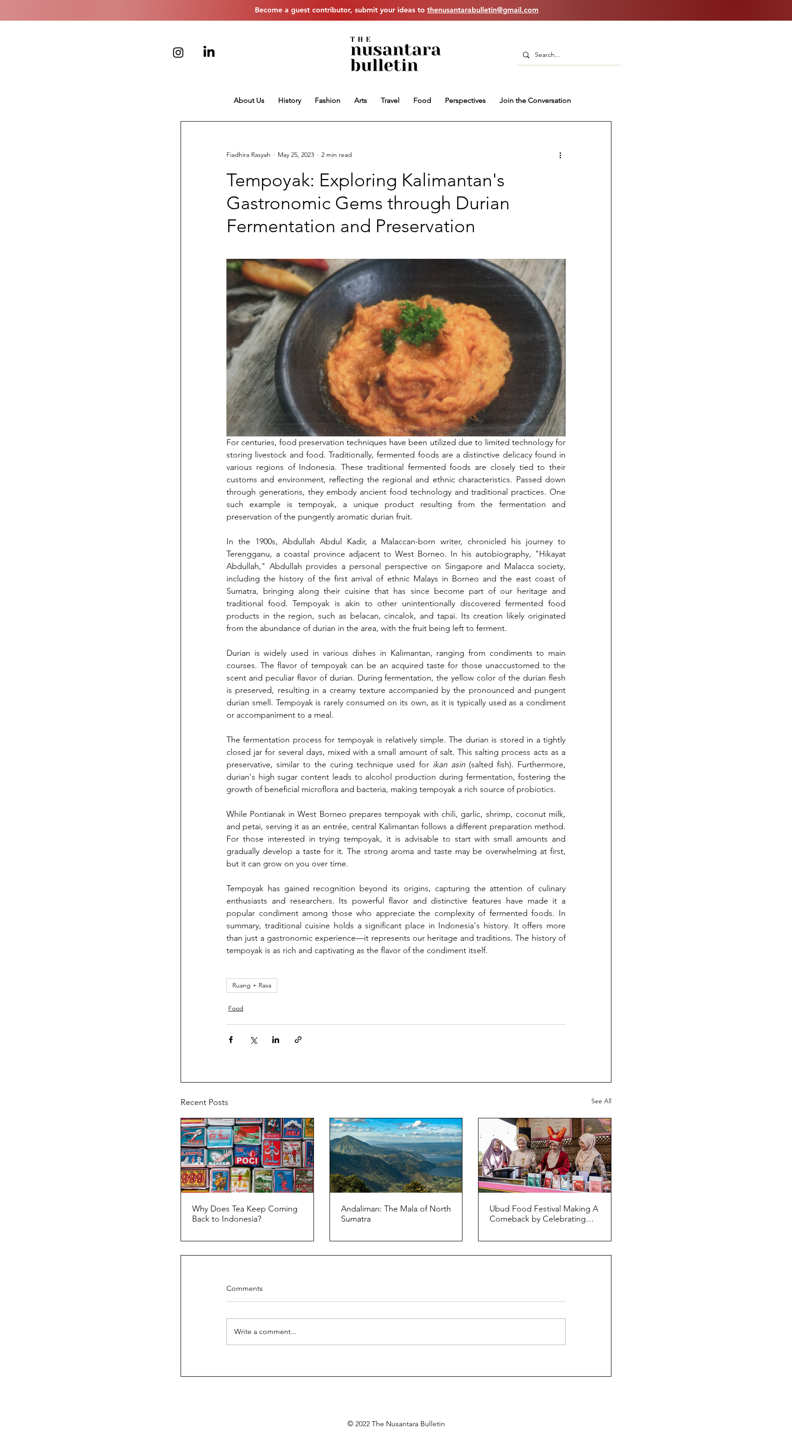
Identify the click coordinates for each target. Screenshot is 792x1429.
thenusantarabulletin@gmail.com (483, 10)
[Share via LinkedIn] (275, 1039)
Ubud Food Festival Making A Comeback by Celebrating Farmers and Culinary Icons (544, 1214)
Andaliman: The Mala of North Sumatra (396, 1214)
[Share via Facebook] (230, 1039)
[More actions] (560, 154)
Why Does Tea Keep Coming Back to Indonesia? (244, 1214)
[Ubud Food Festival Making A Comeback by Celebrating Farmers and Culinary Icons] (544, 1155)
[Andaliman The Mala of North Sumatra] (396, 1155)
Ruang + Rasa (251, 985)
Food (235, 1008)
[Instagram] (178, 52)
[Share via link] (298, 1039)
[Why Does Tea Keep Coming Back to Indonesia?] (247, 1155)
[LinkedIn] (209, 52)
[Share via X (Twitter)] (253, 1039)
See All (601, 1101)
